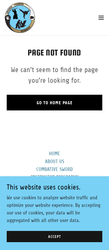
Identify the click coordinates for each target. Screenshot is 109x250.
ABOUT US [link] (54, 161)
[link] (19, 17)
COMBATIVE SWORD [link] (54, 169)
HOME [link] (54, 153)
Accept (54, 236)
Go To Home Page (55, 102)
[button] (101, 17)
